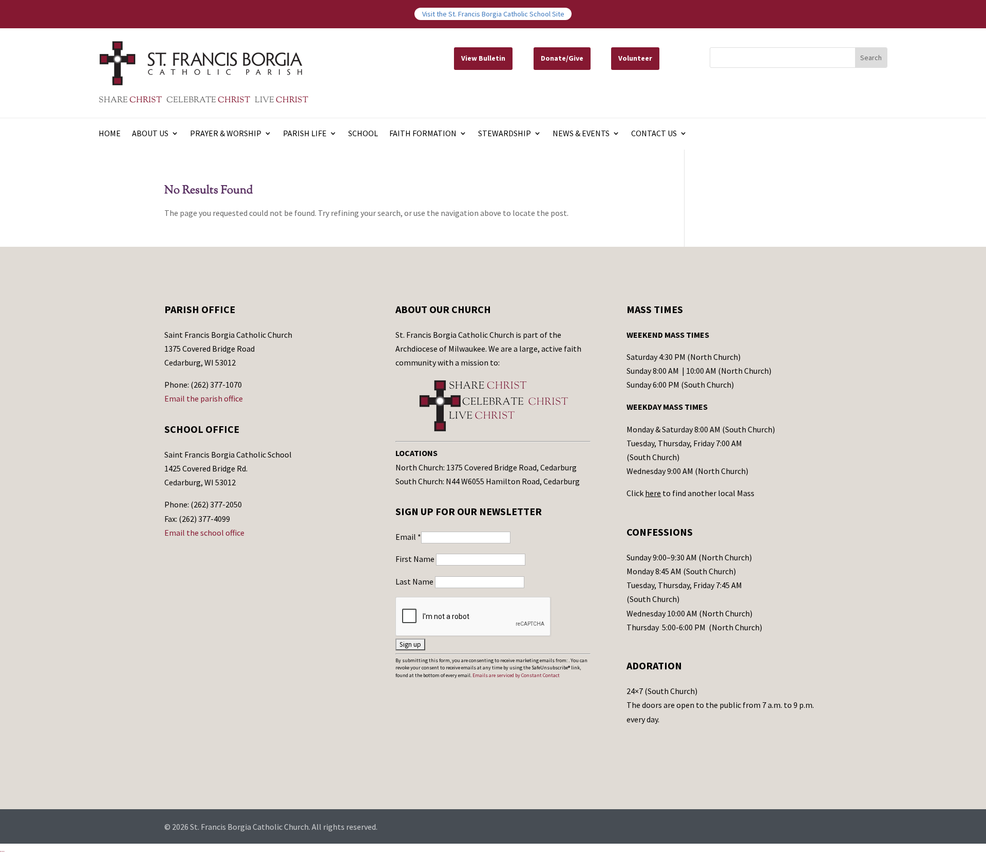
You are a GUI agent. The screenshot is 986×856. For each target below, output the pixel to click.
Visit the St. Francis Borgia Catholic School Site (493, 14)
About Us (150, 134)
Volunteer (635, 58)
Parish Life (305, 134)
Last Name (415, 581)
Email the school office (204, 532)
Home (110, 134)
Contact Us (654, 134)
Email (408, 537)
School (363, 134)
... (2, 849)
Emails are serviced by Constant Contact (516, 675)
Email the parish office (203, 398)
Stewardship (504, 134)
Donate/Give (562, 58)
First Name (415, 559)
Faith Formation (423, 134)
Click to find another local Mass (690, 493)
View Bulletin (483, 58)
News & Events (581, 134)
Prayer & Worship (225, 134)
